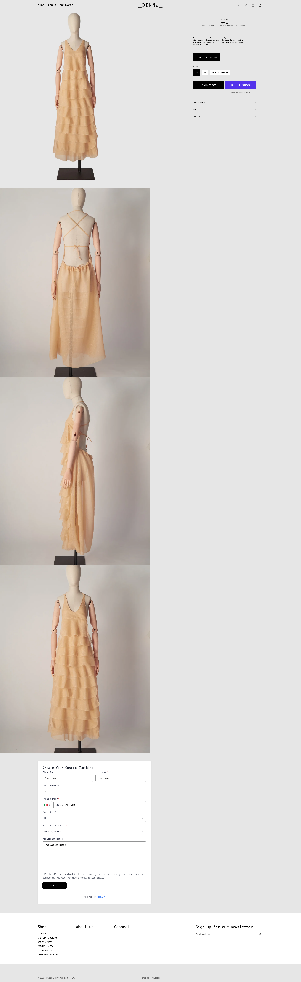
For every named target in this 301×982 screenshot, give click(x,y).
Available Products (55, 825)
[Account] (253, 5)
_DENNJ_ (49, 978)
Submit (54, 885)
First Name (50, 772)
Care (195, 110)
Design (196, 117)
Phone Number (51, 799)
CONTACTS (42, 934)
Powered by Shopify (65, 978)
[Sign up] (260, 934)
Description (199, 103)
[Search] (246, 5)
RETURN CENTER (45, 942)
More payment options (240, 92)
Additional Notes (53, 839)
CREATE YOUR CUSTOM (207, 57)
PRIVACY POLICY (45, 946)
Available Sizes (53, 812)
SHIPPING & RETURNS (47, 938)
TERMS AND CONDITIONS (49, 954)
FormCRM (101, 897)
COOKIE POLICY (45, 950)
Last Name (101, 772)
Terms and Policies (150, 978)
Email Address (51, 785)
